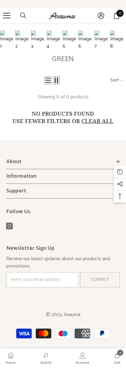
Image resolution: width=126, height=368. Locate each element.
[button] (48, 80)
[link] (45, 358)
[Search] (23, 15)
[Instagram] (9, 226)
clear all (97, 121)
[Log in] (101, 16)
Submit (100, 279)
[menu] (6, 15)
